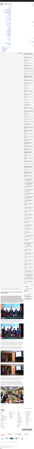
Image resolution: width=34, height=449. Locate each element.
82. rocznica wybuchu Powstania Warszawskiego (27, 114)
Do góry (1, 444)
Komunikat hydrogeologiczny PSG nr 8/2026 (28, 73)
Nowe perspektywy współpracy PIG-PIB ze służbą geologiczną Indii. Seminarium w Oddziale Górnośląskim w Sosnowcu (28, 167)
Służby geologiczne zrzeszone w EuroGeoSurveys (29, 296)
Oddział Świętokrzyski (28, 415)
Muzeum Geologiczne (8, 13)
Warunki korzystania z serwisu (29, 417)
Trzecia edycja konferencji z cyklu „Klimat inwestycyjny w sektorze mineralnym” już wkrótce (28, 91)
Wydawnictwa (9, 14)
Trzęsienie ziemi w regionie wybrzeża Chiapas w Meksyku (28, 158)
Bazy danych (9, 38)
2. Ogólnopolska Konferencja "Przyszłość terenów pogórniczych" (30, 225)
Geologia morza (9, 27)
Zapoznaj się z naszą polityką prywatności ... (8, 445)
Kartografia (9, 29)
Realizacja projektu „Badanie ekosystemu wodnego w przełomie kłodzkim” (28, 57)
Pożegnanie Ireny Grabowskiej (27, 169)
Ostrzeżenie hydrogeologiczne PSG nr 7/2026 (29, 121)
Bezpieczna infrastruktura (11, 413)
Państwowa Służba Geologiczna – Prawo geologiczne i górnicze (6, 10)
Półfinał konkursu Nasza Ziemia (30, 256)
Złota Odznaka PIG (9, 15)
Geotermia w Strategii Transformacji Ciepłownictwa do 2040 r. (28, 104)
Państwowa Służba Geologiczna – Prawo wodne (4, 418)
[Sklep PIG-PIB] (31, 430)
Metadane (18, 426)
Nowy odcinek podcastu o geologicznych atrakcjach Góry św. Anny (28, 139)
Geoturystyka (18, 414)
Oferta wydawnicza (9, 32)
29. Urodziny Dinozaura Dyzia (30, 203)
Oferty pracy (9, 18)
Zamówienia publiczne (8, 19)
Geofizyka (10, 26)
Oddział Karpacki (27, 414)
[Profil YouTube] (27, 430)
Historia (10, 16)
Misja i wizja (9, 6)
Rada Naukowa (9, 8)
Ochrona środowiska (9, 31)
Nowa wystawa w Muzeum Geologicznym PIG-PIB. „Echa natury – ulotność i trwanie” (28, 146)
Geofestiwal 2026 (29, 249)
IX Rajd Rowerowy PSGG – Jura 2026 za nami (28, 71)
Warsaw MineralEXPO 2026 (30, 281)
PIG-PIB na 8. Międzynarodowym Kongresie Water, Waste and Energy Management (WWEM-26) (28, 131)
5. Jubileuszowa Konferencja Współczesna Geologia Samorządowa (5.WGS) (30, 179)
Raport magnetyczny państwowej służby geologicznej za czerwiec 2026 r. (28, 149)
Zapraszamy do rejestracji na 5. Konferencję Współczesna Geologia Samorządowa (28, 161)
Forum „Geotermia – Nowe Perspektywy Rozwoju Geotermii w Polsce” (30, 194)
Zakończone (27, 291)
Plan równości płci (28, 421)
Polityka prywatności (28, 418)
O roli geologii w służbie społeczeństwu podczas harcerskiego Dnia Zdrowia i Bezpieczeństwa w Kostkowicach (28, 152)
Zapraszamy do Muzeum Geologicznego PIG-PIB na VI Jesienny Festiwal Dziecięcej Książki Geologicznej (29, 127)
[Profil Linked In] (29, 430)
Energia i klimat (9, 23)
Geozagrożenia (9, 28)
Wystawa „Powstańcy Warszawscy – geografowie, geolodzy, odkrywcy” (28, 124)
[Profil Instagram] (25, 430)
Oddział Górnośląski (28, 413)
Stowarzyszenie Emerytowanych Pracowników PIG (7, 17)
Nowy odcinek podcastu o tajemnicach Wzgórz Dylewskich (28, 94)
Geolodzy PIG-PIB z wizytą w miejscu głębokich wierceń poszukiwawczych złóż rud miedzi (28, 108)
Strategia (2, 413)
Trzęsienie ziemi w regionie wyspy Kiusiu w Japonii (28, 134)
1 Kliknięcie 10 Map (9, 39)
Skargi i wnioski (27, 424)
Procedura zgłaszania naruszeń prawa (29, 420)
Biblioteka (2, 420)
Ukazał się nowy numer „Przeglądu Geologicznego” (27, 60)
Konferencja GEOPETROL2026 (30, 210)
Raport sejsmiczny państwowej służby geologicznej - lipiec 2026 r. (28, 65)
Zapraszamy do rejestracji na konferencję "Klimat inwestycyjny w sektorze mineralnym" (28, 80)
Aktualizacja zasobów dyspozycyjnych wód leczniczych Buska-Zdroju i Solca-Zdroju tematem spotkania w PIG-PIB (28, 172)
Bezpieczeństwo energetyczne (7, 22)
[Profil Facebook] (23, 430)
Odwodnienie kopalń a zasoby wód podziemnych (27, 155)
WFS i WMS (9, 40)
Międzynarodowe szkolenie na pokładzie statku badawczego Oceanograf (28, 83)
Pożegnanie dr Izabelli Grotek (27, 102)
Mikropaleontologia (9, 30)
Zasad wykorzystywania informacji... (14, 446)
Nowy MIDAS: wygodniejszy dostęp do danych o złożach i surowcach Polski (28, 175)
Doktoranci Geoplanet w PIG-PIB (7, 43)
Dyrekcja (2, 414)
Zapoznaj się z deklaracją (7, 447)
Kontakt (10, 45)
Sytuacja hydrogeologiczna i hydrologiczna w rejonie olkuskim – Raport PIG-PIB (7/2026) (28, 111)
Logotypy (2, 424)
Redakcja (27, 423)
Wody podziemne (9, 35)
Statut (10, 7)
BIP (10, 20)
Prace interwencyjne (9, 33)
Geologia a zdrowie (9, 24)
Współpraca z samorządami (8, 12)
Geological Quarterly (11, 417)
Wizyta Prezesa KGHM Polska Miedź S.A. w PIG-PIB (28, 97)
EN (2, 0)
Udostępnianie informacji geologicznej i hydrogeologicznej (7, 34)
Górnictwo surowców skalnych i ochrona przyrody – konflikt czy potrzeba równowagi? (28, 68)
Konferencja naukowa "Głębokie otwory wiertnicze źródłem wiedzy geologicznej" (30, 197)
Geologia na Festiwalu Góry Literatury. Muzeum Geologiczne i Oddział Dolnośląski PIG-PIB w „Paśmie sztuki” (28, 143)
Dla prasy (2, 425)
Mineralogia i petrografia (19, 417)
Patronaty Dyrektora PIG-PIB (4, 428)
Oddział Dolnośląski (28, 412)
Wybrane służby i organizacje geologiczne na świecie (29, 298)
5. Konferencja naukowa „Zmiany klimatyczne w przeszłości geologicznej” (30, 190)
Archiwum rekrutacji (9, 44)
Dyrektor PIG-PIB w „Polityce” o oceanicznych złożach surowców (29, 136)
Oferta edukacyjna (19, 418)
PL (1, 0)
